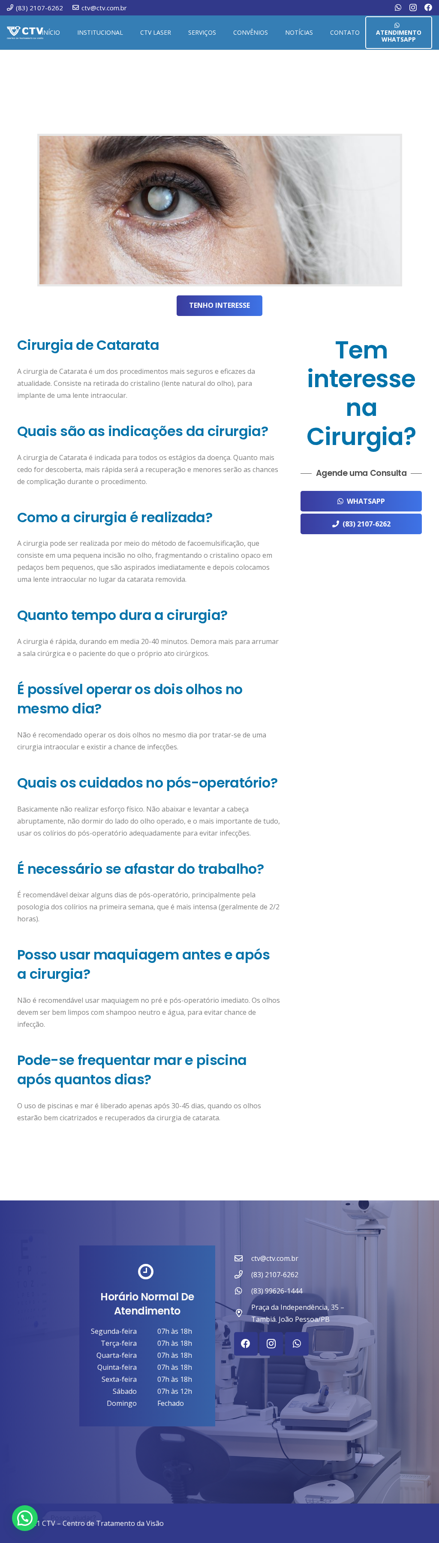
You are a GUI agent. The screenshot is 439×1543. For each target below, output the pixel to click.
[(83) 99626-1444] (242, 1291)
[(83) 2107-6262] (242, 1274)
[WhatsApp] (398, 7)
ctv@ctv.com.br (274, 1258)
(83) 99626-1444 (276, 1291)
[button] (126, 32)
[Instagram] (413, 7)
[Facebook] (428, 7)
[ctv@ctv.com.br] (242, 1258)
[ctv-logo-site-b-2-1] (25, 32)
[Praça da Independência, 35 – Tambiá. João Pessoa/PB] (242, 1313)
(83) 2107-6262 (274, 1274)
